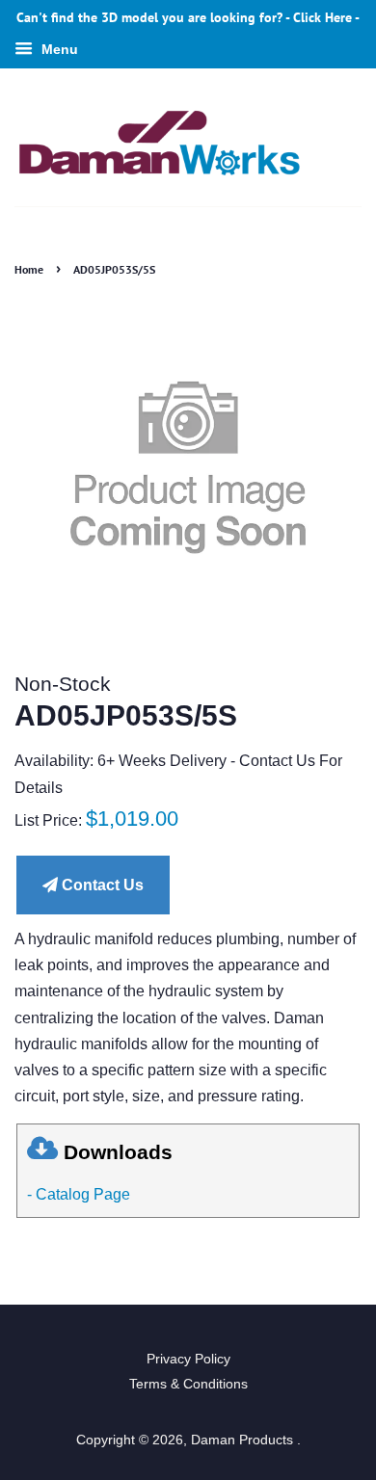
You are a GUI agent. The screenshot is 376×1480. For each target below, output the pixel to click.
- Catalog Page (78, 1194)
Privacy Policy (188, 1359)
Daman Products (244, 1440)
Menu (58, 49)
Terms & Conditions (188, 1384)
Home (28, 269)
